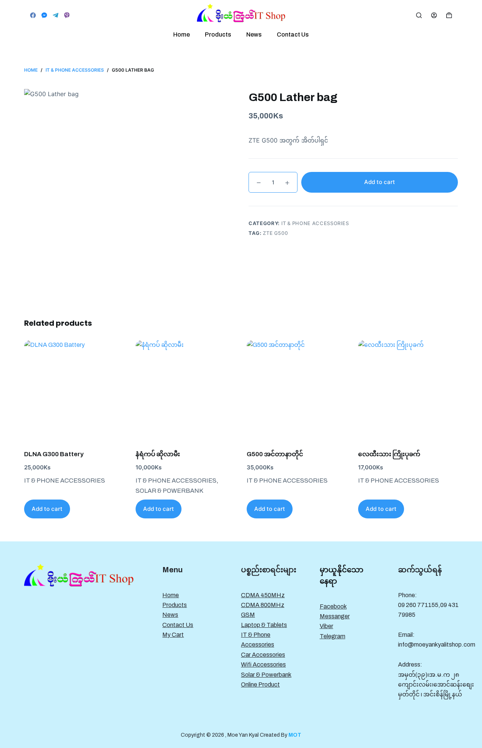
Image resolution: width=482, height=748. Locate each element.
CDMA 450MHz (263, 595)
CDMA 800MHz (262, 605)
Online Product (260, 684)
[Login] (434, 15)
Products (218, 34)
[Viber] (67, 15)
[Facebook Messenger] (44, 15)
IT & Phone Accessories (315, 223)
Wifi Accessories (263, 664)
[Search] (419, 15)
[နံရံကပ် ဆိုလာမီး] (186, 390)
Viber (326, 626)
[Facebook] (33, 15)
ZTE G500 (275, 233)
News (254, 34)
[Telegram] (55, 15)
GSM (248, 615)
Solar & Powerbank (169, 490)
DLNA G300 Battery (54, 454)
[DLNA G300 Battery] (74, 390)
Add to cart (379, 181)
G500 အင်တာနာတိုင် (275, 454)
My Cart (173, 635)
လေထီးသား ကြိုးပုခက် (389, 454)
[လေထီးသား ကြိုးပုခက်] (408, 390)
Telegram (332, 636)
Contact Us (293, 34)
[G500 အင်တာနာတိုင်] (297, 390)
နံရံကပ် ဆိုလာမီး (158, 454)
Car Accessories (263, 654)
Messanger (335, 616)
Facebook (333, 606)
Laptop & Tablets (264, 625)
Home (181, 34)
